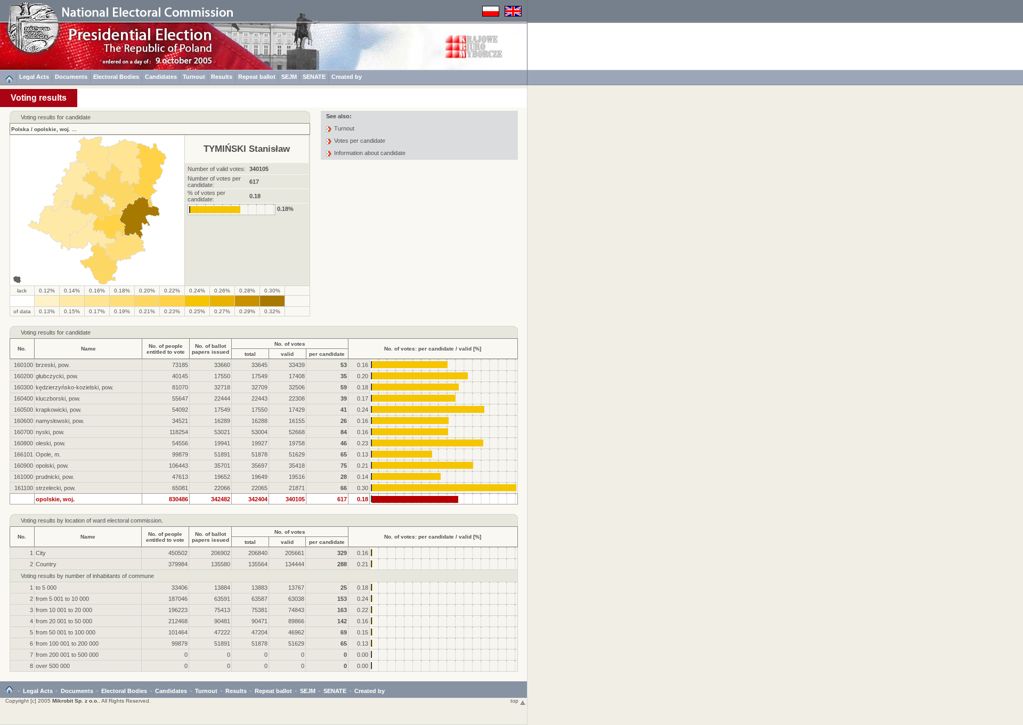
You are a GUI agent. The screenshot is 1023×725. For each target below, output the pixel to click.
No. (22, 349)
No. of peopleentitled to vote (166, 349)
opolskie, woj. (52, 129)
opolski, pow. (52, 465)
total (250, 354)
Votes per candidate (359, 140)
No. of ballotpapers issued (210, 349)
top (515, 701)
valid (287, 354)
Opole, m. (48, 454)
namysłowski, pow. (60, 421)
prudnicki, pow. (55, 477)
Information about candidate (369, 153)
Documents (71, 77)
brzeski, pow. (53, 365)
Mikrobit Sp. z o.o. (75, 701)
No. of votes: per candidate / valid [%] (432, 349)
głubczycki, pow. (57, 376)
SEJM (289, 77)
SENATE (314, 77)
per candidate (327, 354)
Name (88, 349)
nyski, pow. (50, 432)
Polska (20, 129)
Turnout (194, 77)
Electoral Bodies (116, 77)
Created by (346, 77)
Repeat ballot (256, 77)
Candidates (161, 77)
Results (221, 77)
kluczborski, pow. (58, 398)
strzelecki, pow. (56, 488)
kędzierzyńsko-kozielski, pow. (74, 387)
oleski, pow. (51, 443)
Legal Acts (34, 77)
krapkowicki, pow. (59, 409)
